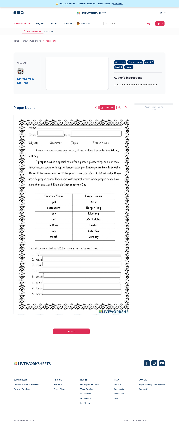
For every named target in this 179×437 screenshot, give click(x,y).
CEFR (66, 23)
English (128, 67)
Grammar (120, 62)
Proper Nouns (135, 62)
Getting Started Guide (89, 384)
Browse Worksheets (23, 23)
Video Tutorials (86, 389)
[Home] (91, 13)
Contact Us (143, 389)
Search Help (119, 393)
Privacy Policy (142, 420)
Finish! (71, 331)
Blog (116, 398)
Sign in (150, 23)
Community (119, 389)
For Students (85, 398)
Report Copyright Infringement (152, 384)
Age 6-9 (149, 62)
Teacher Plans (59, 384)
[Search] (106, 23)
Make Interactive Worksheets (26, 384)
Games (84, 23)
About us (118, 384)
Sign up (159, 23)
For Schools (85, 403)
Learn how (118, 3)
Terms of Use (129, 420)
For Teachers (85, 393)
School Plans (59, 389)
